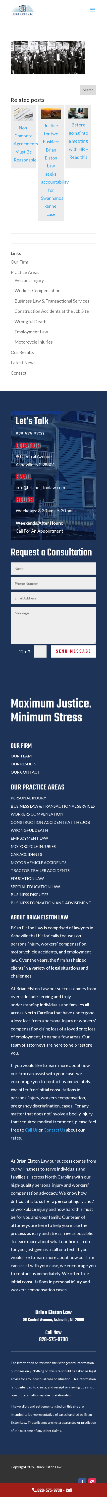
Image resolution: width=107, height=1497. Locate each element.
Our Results (22, 352)
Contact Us (54, 1130)
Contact (19, 373)
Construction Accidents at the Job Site (51, 311)
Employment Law (31, 331)
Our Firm (19, 262)
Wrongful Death (30, 321)
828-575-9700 (53, 1339)
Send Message (73, 651)
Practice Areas (25, 272)
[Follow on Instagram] (92, 1482)
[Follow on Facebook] (82, 1482)
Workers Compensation (37, 290)
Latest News (23, 362)
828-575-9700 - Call (54, 1490)
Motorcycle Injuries (33, 342)
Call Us (31, 1130)
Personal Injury (29, 280)
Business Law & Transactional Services (51, 301)
